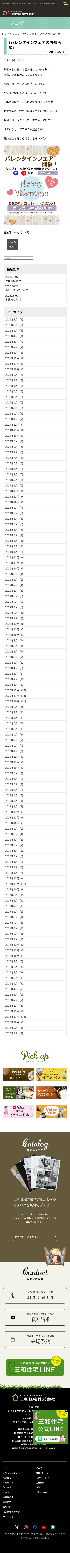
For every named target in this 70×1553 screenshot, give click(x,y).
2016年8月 (15, 967)
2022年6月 (14, 590)
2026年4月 (14, 336)
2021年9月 (15, 640)
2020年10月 (15, 701)
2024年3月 (14, 474)
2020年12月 (15, 690)
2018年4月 (14, 856)
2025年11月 (15, 364)
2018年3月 (14, 862)
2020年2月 (14, 745)
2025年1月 (14, 419)
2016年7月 (15, 972)
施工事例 (7, 1487)
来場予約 (7, 1506)
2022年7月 (14, 585)
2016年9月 (14, 961)
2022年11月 (15, 563)
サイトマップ (9, 1516)
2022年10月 (15, 568)
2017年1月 (15, 939)
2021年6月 (14, 657)
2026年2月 (14, 347)
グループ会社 (42, 1492)
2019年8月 (14, 773)
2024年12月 (15, 424)
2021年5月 (15, 662)
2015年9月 (14, 1028)
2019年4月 (14, 795)
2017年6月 (14, 911)
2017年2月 (15, 934)
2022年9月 (14, 574)
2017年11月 (15, 884)
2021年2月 (15, 679)
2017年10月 (15, 889)
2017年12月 (15, 878)
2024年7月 (14, 452)
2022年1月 (14, 618)
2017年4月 (14, 922)
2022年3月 (14, 607)
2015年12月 (15, 1011)
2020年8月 (15, 712)
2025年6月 (14, 391)
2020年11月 (15, 696)
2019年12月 (15, 756)
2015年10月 (15, 1022)
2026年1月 (14, 352)
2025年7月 (14, 386)
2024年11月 (15, 430)
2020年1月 (14, 751)
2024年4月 (14, 469)
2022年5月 (14, 596)
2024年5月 (14, 463)
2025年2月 (14, 413)
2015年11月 (15, 1017)
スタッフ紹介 (42, 1477)
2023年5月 (14, 530)
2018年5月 (15, 851)
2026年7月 (14, 319)
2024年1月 (14, 485)
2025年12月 (15, 358)
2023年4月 (14, 535)
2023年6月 (14, 524)
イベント (7, 1492)
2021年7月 (15, 651)
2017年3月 (15, 928)
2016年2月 (14, 1000)
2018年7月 (14, 839)
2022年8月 (14, 579)
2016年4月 (15, 989)
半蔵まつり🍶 (13, 299)
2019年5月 (14, 790)
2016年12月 (15, 945)
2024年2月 (14, 480)
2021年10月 (15, 635)
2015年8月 (14, 1033)
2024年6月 (15, 458)
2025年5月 (14, 397)
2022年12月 (15, 557)
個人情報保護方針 (11, 1511)
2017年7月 (15, 906)
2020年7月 (15, 718)
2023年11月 (15, 496)
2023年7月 (14, 518)
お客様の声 (8, 1497)
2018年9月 (14, 828)
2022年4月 (14, 601)
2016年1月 (14, 1005)
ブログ (39, 1467)
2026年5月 (14, 330)
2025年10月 (15, 369)
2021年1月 (15, 684)
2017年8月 (15, 900)
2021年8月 (14, 646)
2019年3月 (14, 801)
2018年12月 (15, 812)
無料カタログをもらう (27, 1236)
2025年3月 (14, 408)
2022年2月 (15, 613)
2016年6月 (15, 978)
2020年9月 (15, 707)
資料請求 (7, 1502)
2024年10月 (15, 435)
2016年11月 (15, 950)
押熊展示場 (8, 1482)
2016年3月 (14, 994)
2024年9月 (14, 441)
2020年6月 (15, 723)
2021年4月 (14, 668)
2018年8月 (14, 834)
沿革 (38, 1487)
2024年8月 (14, 447)
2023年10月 (15, 502)
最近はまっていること (18, 290)
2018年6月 (14, 845)
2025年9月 (14, 375)
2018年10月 (15, 823)
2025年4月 (14, 402)
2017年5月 (15, 917)
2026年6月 (14, 325)
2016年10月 (15, 956)
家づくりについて (11, 1472)
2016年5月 (15, 983)
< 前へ (12, 242)
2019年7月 (14, 779)
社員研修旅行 (13, 281)
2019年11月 (15, 762)
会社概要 (40, 1482)
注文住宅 (7, 1477)
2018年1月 (14, 873)
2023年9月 (14, 507)
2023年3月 (15, 541)
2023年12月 (15, 491)
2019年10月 (15, 768)
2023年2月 (15, 546)
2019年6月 (14, 784)
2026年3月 (14, 341)
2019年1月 (14, 806)
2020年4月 (15, 734)
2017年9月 (15, 895)
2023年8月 (14, 513)
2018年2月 (14, 867)
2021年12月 (15, 624)
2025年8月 (14, 380)
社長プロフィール (44, 1472)
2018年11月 (15, 817)
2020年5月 (15, 729)
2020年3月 (14, 740)
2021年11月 (15, 629)
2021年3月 (15, 673)
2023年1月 (14, 552)
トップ (6, 1467)
